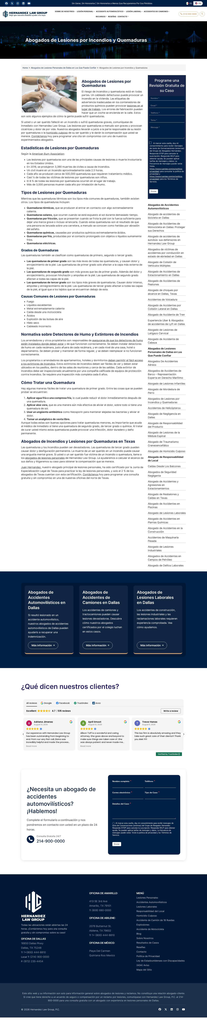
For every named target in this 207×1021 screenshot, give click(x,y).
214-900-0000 (51, 841)
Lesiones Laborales (146, 906)
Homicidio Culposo (146, 915)
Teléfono (150, 781)
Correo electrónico (122, 792)
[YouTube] (29, 3)
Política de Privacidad (148, 956)
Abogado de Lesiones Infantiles (166, 383)
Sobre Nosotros (144, 938)
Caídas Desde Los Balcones (164, 466)
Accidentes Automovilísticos (151, 902)
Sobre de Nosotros (64, 11)
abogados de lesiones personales (45, 457)
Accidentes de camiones (156, 11)
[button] (46, 703)
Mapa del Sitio (144, 969)
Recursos (100, 16)
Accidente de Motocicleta (150, 929)
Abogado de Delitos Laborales (165, 565)
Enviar (153, 191)
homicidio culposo (57, 132)
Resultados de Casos (147, 942)
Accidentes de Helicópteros (164, 408)
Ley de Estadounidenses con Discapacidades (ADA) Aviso (160, 963)
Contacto (141, 951)
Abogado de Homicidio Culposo (166, 451)
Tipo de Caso (152, 792)
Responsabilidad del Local (150, 911)
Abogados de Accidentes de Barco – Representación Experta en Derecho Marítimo (165, 374)
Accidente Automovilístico (109, 11)
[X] (12, 3)
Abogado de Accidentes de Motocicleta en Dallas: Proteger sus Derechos (166, 227)
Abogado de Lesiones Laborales (167, 512)
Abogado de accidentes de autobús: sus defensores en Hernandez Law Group (164, 240)
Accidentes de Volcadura (162, 299)
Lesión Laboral (133, 11)
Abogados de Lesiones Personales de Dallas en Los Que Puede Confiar (63, 68)
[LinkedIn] (23, 3)
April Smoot (94, 721)
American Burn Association (48, 153)
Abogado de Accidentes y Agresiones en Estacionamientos (163, 485)
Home (25, 68)
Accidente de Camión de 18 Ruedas (155, 920)
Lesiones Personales (147, 897)
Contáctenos (39, 136)
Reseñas (112, 16)
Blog (138, 933)
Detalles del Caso (121, 803)
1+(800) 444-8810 (35, 952)
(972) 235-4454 (33, 961)
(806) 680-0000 (101, 910)
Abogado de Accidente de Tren (166, 314)
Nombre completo (121, 781)
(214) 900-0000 (39, 956)
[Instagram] (17, 3)
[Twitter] (165, 1009)
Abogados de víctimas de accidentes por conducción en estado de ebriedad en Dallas (166, 253)
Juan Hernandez (31, 467)
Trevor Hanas (149, 721)
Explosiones (142, 924)
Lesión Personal (85, 11)
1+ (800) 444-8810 (103, 935)
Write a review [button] (170, 711)
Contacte (122, 16)
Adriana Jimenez (43, 721)
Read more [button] (31, 746)
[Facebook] (6, 3)
